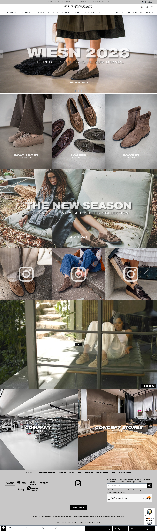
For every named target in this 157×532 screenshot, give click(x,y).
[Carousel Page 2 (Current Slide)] (78, 91)
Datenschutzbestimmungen (131, 490)
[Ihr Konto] (146, 7)
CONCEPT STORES (47, 473)
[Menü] (153, 509)
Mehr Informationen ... (11, 530)
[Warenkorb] (152, 7)
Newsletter (102, 473)
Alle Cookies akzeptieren (142, 529)
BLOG (71, 473)
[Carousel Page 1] (75, 91)
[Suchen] (141, 7)
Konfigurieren (121, 529)
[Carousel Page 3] (81, 91)
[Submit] (149, 485)
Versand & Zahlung (61, 516)
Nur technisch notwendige (99, 529)
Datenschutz (98, 516)
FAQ (79, 473)
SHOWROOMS (125, 473)
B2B (113, 473)
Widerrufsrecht (81, 516)
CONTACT (89, 473)
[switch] (149, 523)
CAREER (62, 473)
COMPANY (30, 473)
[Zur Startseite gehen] (78, 6)
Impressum (44, 516)
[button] (3, 528)
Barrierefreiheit (115, 516)
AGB (35, 516)
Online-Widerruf (79, 508)
